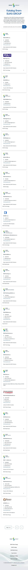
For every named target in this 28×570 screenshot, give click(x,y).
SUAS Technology (6, 70)
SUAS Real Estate (6, 428)
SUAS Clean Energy (7, 407)
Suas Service (14, 553)
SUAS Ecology (6, 186)
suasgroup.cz (14, 565)
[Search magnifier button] (24, 26)
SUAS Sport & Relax (14, 555)
